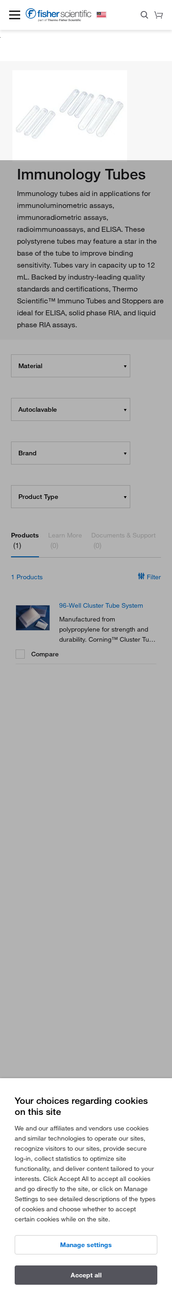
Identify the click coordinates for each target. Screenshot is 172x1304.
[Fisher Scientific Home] (58, 19)
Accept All (86, 1275)
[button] (14, 14)
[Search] (144, 16)
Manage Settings (86, 1244)
